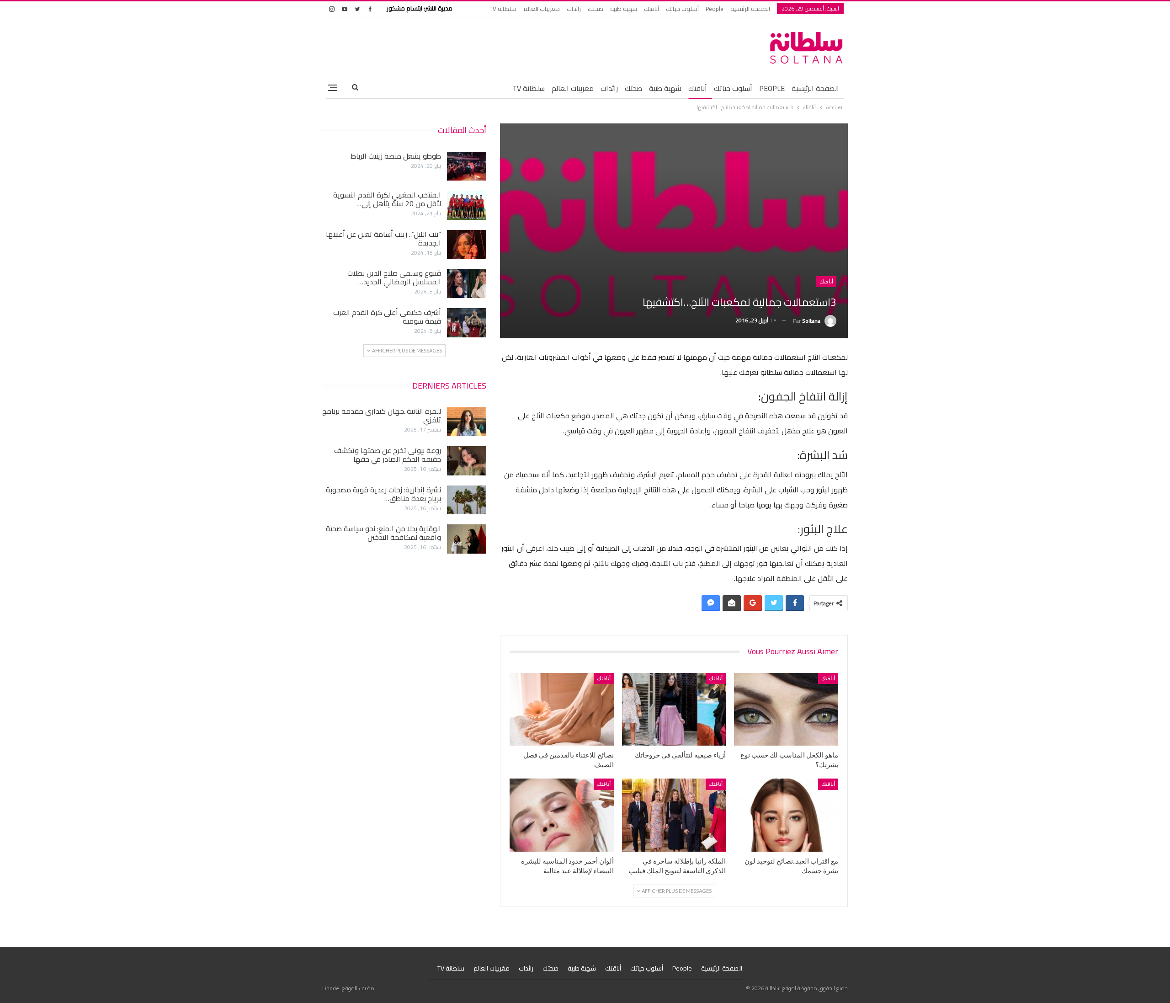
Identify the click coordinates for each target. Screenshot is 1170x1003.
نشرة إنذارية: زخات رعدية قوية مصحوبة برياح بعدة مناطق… (383, 494)
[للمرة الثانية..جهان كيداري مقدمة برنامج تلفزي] (466, 421)
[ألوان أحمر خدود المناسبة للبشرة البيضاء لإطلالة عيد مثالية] (562, 815)
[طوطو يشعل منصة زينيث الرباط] (466, 166)
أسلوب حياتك (682, 8)
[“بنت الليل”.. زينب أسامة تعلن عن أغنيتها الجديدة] (466, 244)
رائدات (574, 8)
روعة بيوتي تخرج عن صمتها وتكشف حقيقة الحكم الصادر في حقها (387, 454)
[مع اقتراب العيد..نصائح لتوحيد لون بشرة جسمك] (786, 815)
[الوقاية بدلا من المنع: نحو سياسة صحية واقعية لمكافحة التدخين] (466, 539)
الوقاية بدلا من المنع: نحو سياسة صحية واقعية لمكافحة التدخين (383, 533)
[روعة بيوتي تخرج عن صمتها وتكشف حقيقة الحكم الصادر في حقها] (466, 460)
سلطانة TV (502, 8)
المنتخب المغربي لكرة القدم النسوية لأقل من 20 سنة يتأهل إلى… (387, 199)
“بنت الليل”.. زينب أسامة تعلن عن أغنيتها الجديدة (383, 238)
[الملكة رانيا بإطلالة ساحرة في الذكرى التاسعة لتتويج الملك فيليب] (674, 815)
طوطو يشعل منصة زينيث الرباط (396, 156)
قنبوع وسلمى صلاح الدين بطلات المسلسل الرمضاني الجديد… (394, 277)
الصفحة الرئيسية (750, 8)
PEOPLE (772, 88)
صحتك (595, 8)
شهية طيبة (623, 8)
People (714, 8)
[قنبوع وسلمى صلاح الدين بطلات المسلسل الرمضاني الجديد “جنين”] (466, 283)
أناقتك (651, 8)
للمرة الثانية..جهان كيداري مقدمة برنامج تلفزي (381, 415)
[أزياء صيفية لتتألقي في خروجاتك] (674, 709)
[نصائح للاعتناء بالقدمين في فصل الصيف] (562, 709)
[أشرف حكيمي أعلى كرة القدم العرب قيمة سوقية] (466, 322)
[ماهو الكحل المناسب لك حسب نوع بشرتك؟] (786, 709)
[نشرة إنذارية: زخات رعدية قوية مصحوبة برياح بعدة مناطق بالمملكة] (466, 500)
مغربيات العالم (541, 8)
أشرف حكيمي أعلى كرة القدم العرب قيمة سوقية (387, 316)
